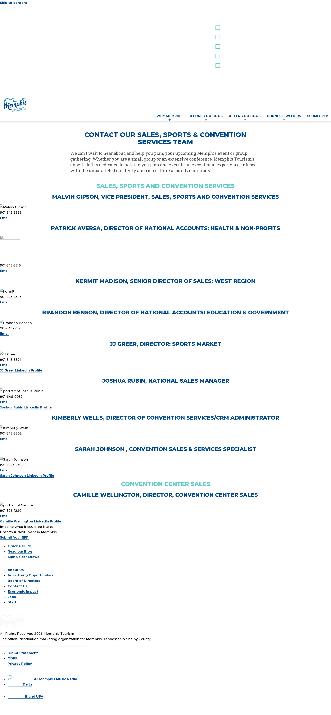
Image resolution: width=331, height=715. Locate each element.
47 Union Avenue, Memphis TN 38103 (32, 644)
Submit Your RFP (14, 537)
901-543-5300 (76, 644)
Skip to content (13, 3)
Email (4, 218)
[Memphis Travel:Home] (15, 110)
